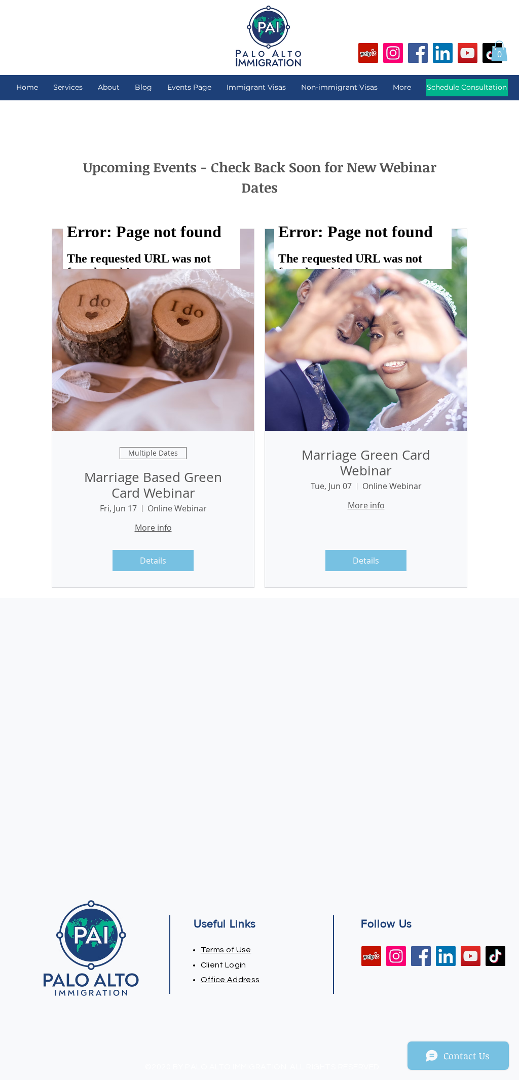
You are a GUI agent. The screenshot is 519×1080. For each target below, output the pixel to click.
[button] (499, 51)
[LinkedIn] (443, 53)
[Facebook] (418, 53)
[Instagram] (393, 53)
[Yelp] (368, 53)
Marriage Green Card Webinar (366, 462)
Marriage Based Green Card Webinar (153, 485)
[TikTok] (495, 956)
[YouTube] (467, 53)
